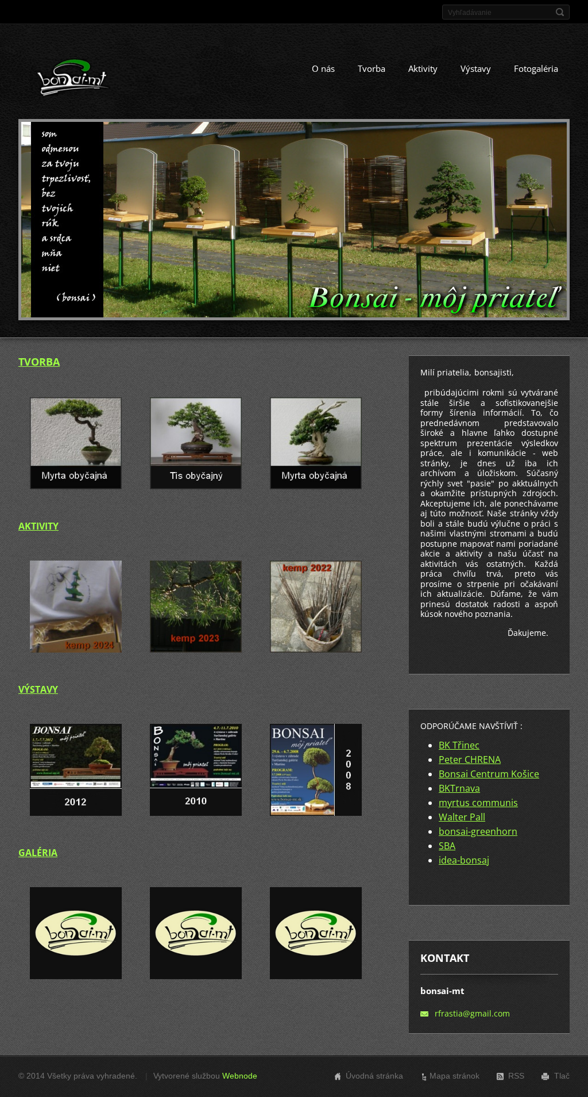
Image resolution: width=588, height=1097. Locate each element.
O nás (323, 68)
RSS (516, 1075)
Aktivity (423, 68)
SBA (447, 845)
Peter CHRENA (470, 759)
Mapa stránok (454, 1075)
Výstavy (476, 68)
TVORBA (39, 362)
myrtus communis (478, 802)
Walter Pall (462, 817)
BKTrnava (459, 788)
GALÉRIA (37, 852)
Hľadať (560, 12)
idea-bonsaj (464, 860)
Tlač (562, 1075)
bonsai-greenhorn (478, 831)
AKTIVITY (38, 526)
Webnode (239, 1075)
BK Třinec (459, 745)
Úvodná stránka (374, 1075)
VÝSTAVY (38, 689)
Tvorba (371, 68)
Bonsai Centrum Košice (489, 774)
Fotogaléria (536, 68)
